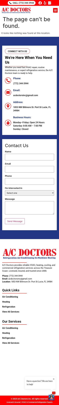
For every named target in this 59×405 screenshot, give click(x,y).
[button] (55, 10)
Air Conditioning (10, 296)
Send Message (14, 221)
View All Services (10, 311)
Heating (6, 301)
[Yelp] (45, 3)
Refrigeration (8, 306)
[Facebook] (40, 3)
